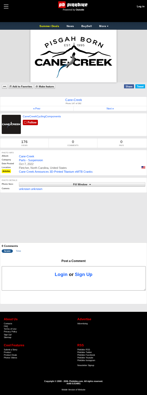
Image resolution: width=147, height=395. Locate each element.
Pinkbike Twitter (84, 352)
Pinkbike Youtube (85, 357)
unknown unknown (30, 189)
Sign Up (83, 274)
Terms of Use (10, 329)
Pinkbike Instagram (86, 360)
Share (129, 86)
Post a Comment (73, 261)
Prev (37, 108)
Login (61, 274)
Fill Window (80, 184)
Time (18, 251)
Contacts (8, 323)
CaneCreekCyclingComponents (42, 116)
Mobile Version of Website (73, 389)
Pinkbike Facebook (86, 355)
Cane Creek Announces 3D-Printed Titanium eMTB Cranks (56, 171)
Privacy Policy (10, 331)
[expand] (4, 86)
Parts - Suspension (31, 160)
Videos (14, 357)
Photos (7, 357)
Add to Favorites (22, 86)
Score (7, 251)
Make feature (46, 86)
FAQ (6, 326)
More (102, 26)
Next (109, 108)
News (70, 26)
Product (7, 352)
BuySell (86, 26)
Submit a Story (10, 349)
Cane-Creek (26, 156)
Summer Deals (49, 26)
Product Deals (10, 355)
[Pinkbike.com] (73, 4)
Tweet (140, 86)
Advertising (82, 323)
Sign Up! (8, 334)
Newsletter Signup (85, 365)
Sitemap (7, 337)
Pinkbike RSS (83, 349)
